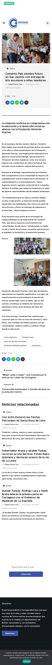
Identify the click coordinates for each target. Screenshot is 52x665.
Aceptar (27, 661)
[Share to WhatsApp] (17, 102)
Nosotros (10, 633)
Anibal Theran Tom (15, 84)
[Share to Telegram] (22, 102)
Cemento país (27, 337)
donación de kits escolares (15, 341)
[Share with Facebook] (7, 102)
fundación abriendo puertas (15, 345)
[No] (49, 657)
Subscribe (26, 574)
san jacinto (36, 345)
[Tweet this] (12, 102)
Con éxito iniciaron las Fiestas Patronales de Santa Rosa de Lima (23, 419)
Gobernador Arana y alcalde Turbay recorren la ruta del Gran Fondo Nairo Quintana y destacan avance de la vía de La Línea (25, 455)
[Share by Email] (26, 102)
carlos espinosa (10, 337)
